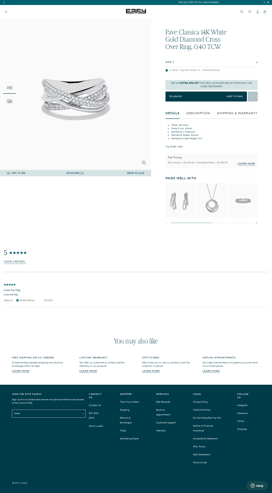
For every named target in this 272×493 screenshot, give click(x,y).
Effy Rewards (163, 401)
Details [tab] (172, 113)
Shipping (124, 409)
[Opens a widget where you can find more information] (257, 486)
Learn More (246, 163)
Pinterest (242, 429)
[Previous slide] (167, 223)
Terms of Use (200, 462)
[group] (136, 2)
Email (17, 413)
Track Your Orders (129, 401)
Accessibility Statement (205, 438)
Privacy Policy (200, 401)
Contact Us (95, 405)
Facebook (242, 413)
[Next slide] (256, 223)
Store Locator (96, 426)
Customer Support (166, 422)
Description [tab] (198, 113)
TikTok (240, 421)
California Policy (201, 409)
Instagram (242, 405)
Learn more (20, 371)
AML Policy (199, 446)
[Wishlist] (249, 11)
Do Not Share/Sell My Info (207, 417)
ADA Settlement (201, 454)
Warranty (161, 430)
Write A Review (15, 262)
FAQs (123, 430)
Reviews (75, 173)
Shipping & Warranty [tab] (237, 113)
